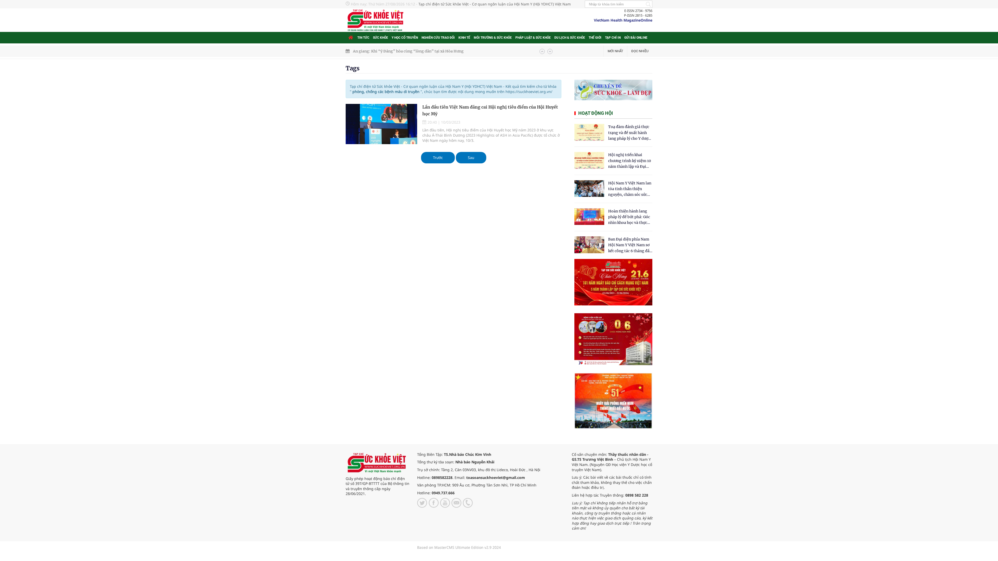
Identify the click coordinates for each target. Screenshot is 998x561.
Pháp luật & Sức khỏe (533, 37)
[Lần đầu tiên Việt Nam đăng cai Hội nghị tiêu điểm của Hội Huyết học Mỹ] (381, 124)
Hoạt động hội (595, 113)
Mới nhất (615, 51)
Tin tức (363, 37)
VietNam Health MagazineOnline (623, 20)
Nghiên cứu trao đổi (438, 37)
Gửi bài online (635, 37)
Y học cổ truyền (405, 37)
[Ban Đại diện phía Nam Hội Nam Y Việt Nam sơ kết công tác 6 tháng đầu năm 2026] (589, 244)
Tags (352, 68)
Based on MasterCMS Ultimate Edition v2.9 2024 (459, 547)
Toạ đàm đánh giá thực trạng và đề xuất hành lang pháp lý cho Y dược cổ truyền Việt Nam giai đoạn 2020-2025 (629, 132)
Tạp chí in (613, 37)
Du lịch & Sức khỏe (569, 37)
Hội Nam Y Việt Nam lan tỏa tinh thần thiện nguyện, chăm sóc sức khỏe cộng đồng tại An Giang (629, 189)
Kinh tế (464, 37)
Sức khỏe (380, 37)
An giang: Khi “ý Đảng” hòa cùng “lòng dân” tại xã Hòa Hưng (408, 51)
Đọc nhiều (639, 51)
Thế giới (595, 37)
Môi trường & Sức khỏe (493, 37)
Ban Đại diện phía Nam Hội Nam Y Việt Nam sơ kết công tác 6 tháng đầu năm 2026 (630, 245)
